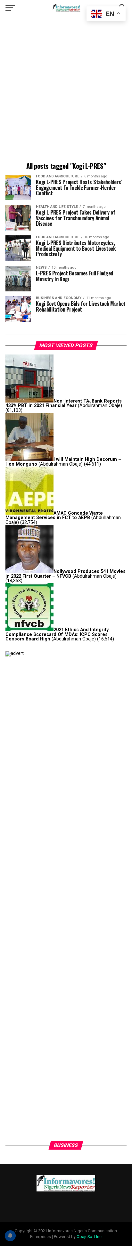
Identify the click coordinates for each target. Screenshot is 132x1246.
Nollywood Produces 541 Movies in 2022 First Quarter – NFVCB (65, 574)
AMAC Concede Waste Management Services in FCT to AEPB (54, 515)
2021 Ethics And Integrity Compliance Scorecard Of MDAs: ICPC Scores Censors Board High (57, 634)
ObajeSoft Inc (89, 1236)
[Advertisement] (66, 90)
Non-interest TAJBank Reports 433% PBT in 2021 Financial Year (63, 403)
